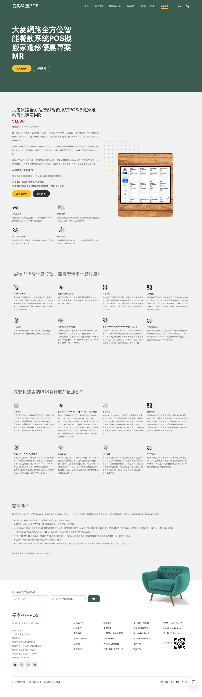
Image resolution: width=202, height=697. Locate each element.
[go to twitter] (21, 664)
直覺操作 (107, 623)
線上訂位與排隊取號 (142, 638)
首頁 (87, 6)
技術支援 (164, 682)
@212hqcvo (178, 633)
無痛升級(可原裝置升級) (113, 649)
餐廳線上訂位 (115, 6)
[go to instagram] (28, 664)
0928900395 (177, 623)
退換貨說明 (78, 649)
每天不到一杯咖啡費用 (113, 633)
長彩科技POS (25, 5)
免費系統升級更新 (111, 643)
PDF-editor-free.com (180, 682)
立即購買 (41, 68)
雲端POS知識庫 (147, 6)
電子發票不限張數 (141, 623)
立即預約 (99, 6)
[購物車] (193, 682)
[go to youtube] (35, 664)
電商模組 (137, 643)
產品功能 (77, 633)
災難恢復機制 (109, 638)
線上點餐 (131, 6)
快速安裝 (107, 628)
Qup (58, 682)
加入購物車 (21, 68)
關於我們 (77, 628)
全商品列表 (78, 623)
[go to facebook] (15, 664)
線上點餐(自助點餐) (141, 633)
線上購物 (164, 6)
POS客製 (137, 649)
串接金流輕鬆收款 (141, 628)
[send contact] (94, 599)
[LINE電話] (179, 643)
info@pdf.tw (175, 628)
